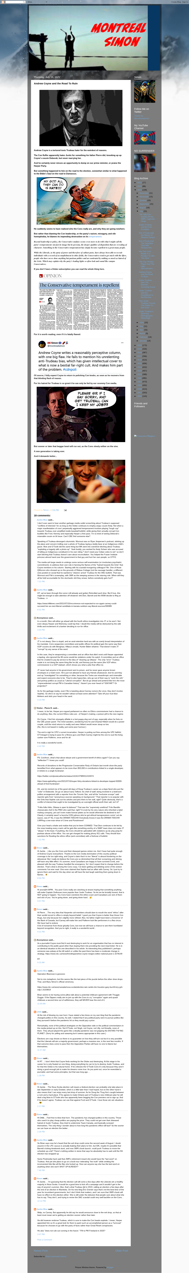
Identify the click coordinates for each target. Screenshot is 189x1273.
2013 (139, 371)
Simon (40, 848)
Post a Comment (44, 1240)
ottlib (39, 1012)
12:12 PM (41, 1201)
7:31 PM (41, 840)
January (143, 341)
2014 (139, 367)
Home (81, 1250)
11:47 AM (41, 1050)
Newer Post (41, 1250)
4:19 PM (41, 700)
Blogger (110, 1267)
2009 (139, 385)
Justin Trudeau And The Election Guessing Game (147, 283)
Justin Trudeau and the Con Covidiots (145, 227)
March (142, 333)
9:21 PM (41, 932)
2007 (139, 393)
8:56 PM (41, 878)
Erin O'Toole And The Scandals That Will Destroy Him (146, 244)
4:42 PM (41, 746)
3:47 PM (41, 1234)
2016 (139, 360)
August (142, 208)
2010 (139, 382)
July (141, 211)
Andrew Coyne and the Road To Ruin (146, 274)
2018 (139, 353)
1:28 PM (41, 1076)
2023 (139, 183)
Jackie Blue (42, 520)
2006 (139, 396)
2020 (139, 345)
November (144, 197)
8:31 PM (41, 610)
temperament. (96, 236)
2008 (139, 389)
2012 (139, 374)
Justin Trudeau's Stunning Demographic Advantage (146, 314)
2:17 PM (41, 1106)
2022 (139, 186)
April (141, 330)
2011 (139, 378)
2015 (139, 363)
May (141, 326)
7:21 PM (41, 581)
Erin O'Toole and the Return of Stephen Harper (147, 235)
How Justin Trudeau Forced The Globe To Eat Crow (147, 304)
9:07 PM (41, 901)
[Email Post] (65, 510)
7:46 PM (41, 1170)
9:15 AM (41, 962)
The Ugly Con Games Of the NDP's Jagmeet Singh (147, 217)
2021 (139, 190)
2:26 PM (41, 1132)
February (143, 337)
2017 (139, 356)
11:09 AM (41, 1004)
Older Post (121, 1250)
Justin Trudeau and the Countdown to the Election (146, 294)
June (141, 322)
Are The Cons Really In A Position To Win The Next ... (147, 254)
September (144, 204)
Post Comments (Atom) (56, 1256)
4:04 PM (41, 630)
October (143, 200)
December (144, 193)
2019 (139, 349)
